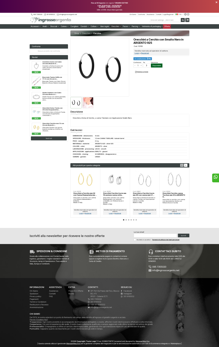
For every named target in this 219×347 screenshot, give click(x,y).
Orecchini (115, 26)
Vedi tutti (49, 138)
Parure (125, 26)
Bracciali (54, 26)
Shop (76, 33)
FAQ (51, 296)
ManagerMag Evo (143, 341)
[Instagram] (188, 14)
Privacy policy (35, 296)
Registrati (145, 53)
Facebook (128, 291)
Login (137, 53)
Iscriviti (183, 236)
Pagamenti (34, 299)
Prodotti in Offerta (75, 291)
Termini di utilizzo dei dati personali (165, 240)
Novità (71, 293)
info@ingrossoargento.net (68, 14)
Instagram (128, 293)
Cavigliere (74, 26)
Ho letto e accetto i (144, 240)
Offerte (167, 26)
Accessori (35, 26)
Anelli (45, 26)
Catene (64, 26)
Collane (94, 26)
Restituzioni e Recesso (39, 304)
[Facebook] (185, 14)
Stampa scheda (142, 72)
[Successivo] (185, 165)
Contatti (158, 14)
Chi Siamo (133, 14)
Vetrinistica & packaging (151, 26)
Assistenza (150, 14)
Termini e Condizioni (38, 302)
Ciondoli (84, 26)
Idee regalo (104, 26)
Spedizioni (34, 293)
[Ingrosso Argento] (51, 20)
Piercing (135, 26)
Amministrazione (36, 307)
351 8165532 (51, 14)
